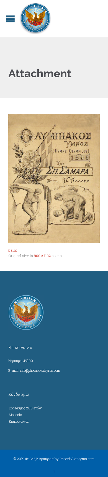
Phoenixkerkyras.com (77, 458)
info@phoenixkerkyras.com (40, 370)
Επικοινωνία (19, 421)
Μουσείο (15, 414)
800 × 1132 (42, 255)
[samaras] (54, 178)
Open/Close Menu (10, 19)
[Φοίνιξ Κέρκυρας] (35, 18)
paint (12, 250)
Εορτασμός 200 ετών (25, 408)
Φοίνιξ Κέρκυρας (39, 458)
